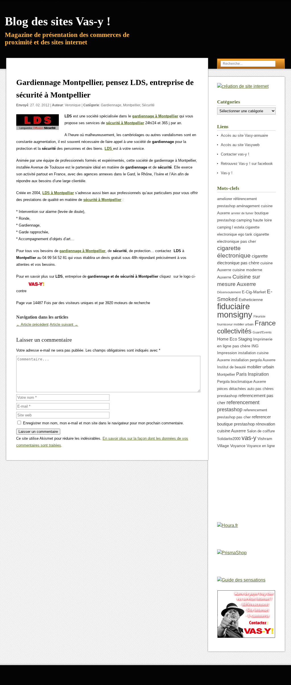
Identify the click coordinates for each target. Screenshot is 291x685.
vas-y (249, 437)
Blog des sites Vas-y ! (58, 21)
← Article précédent (32, 324)
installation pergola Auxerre (253, 360)
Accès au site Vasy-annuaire (244, 135)
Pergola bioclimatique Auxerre (241, 382)
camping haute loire (254, 220)
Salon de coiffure (261, 431)
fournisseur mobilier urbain (235, 324)
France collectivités (246, 327)
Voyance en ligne (261, 446)
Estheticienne (251, 299)
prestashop (227, 395)
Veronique (73, 105)
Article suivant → (64, 324)
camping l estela (230, 227)
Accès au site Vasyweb (240, 145)
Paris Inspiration (252, 374)
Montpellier (131, 105)
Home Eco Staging (234, 339)
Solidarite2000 (228, 439)
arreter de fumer (242, 213)
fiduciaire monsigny (234, 310)
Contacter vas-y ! (235, 154)
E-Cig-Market (254, 292)
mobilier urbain (260, 366)
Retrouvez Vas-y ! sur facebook (247, 163)
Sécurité (148, 105)
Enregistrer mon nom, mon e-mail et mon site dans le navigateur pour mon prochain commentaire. (103, 423)
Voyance (238, 445)
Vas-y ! (226, 173)
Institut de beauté (231, 367)
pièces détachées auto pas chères (245, 389)
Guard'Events (262, 332)
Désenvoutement (229, 292)
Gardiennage (111, 105)
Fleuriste (259, 316)
